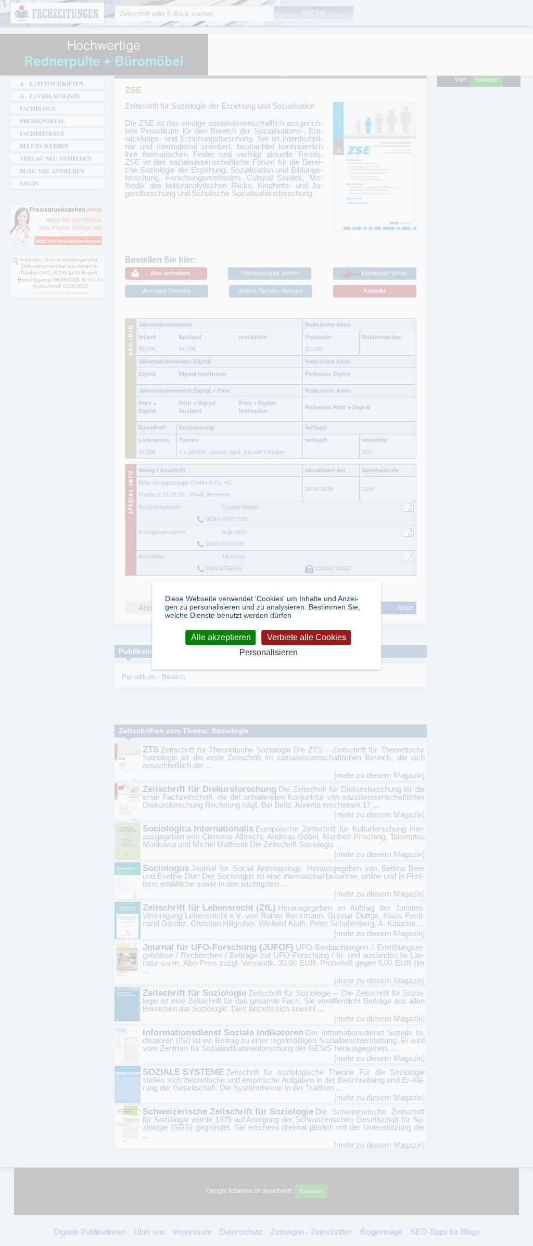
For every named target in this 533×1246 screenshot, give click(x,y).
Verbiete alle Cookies (306, 637)
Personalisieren (268, 652)
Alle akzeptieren (221, 637)
